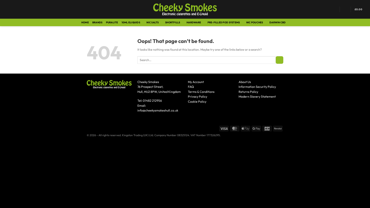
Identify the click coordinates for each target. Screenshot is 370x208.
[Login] (345, 9)
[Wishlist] (334, 9)
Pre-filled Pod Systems (224, 22)
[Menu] (5, 9)
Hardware (194, 22)
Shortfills (172, 22)
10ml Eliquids (131, 22)
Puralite (112, 22)
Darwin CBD (277, 22)
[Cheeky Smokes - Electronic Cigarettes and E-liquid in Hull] (185, 9)
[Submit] (279, 60)
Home (85, 22)
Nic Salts (152, 22)
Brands (97, 22)
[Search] (13, 9)
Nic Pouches (254, 22)
